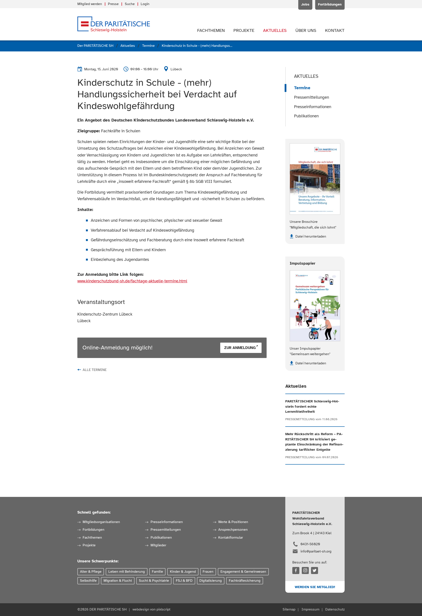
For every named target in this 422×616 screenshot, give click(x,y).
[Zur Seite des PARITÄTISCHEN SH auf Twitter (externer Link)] (314, 570)
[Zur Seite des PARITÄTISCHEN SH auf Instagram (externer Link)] (305, 570)
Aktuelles (306, 76)
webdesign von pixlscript (151, 609)
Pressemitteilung (300, 419)
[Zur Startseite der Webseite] (113, 24)
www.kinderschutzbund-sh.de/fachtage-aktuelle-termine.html (132, 281)
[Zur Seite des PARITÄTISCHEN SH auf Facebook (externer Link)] (295, 570)
